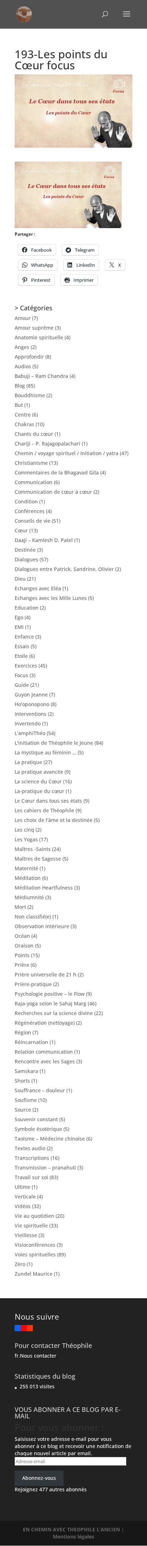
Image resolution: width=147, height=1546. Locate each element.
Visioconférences (35, 1244)
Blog (20, 385)
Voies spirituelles (35, 1254)
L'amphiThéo (30, 733)
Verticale (25, 1196)
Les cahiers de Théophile (44, 810)
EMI (19, 627)
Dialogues (26, 559)
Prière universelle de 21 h (45, 974)
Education (27, 607)
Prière (22, 964)
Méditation (28, 878)
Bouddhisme (30, 395)
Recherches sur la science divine (54, 1013)
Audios (23, 366)
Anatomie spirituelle (39, 337)
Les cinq (24, 829)
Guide (22, 684)
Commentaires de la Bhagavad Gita (57, 472)
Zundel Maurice (33, 1273)
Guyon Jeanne (31, 694)
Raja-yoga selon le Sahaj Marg (50, 1003)
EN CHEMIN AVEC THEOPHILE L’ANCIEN (72, 1529)
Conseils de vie (32, 520)
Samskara (26, 1071)
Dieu (20, 578)
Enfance (24, 636)
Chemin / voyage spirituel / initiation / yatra (66, 453)
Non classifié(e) (33, 916)
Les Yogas (26, 839)
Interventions (30, 713)
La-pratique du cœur (39, 791)
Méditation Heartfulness (44, 887)
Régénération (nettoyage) (45, 1022)
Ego (19, 617)
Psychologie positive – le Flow (50, 993)
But (19, 405)
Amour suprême (34, 327)
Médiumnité (29, 897)
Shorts (22, 1080)
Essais (22, 646)
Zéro (20, 1264)
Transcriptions (32, 1157)
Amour (23, 318)
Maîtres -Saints (33, 849)
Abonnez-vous (39, 1477)
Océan (22, 935)
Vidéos (23, 1206)
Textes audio (30, 1148)
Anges (22, 347)
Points (22, 955)
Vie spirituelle (31, 1225)
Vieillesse (26, 1235)
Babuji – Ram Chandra (41, 376)
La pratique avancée (39, 771)
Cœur (21, 530)
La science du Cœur (38, 781)
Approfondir (29, 356)
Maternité (26, 868)
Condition (26, 501)
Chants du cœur (34, 433)
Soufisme (26, 1100)
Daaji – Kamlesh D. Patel (44, 540)
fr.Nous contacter (35, 1355)
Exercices (26, 665)
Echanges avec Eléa (38, 588)
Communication (33, 482)
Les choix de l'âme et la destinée (53, 820)
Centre (23, 414)
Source (23, 1109)
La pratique (28, 762)
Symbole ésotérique (38, 1129)
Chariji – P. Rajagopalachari (47, 443)
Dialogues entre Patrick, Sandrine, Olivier (64, 569)
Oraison (24, 945)
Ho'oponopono (32, 704)
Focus (21, 675)
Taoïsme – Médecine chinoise (50, 1138)
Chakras (24, 424)
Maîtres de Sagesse (38, 858)
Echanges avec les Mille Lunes (51, 598)
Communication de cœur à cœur (53, 491)
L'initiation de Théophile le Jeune (54, 742)
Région (23, 1032)
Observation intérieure (42, 926)
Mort (20, 907)
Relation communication (44, 1051)
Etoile (21, 656)
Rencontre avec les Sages (45, 1061)
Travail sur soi (31, 1177)
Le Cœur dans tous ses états (48, 800)
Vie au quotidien (34, 1215)
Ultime (22, 1186)
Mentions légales (73, 1536)
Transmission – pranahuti (45, 1167)
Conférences (30, 511)
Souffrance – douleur (40, 1090)
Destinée (25, 549)
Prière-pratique (33, 984)
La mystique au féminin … (45, 752)
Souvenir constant (36, 1119)
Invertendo (28, 723)
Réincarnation (31, 1042)
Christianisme (31, 462)
